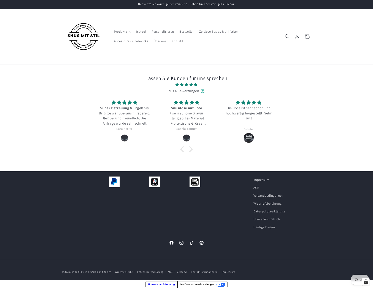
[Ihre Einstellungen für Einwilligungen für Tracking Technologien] (366, 282)
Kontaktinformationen (204, 271)
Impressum (261, 180)
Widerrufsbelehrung (267, 203)
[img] (186, 85)
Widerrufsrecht (124, 271)
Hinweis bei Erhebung (161, 284)
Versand (181, 271)
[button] (122, 32)
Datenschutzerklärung (269, 211)
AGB (256, 187)
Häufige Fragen (264, 227)
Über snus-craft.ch (266, 219)
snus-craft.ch (79, 271)
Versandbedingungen (268, 195)
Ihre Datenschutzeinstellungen (197, 284)
